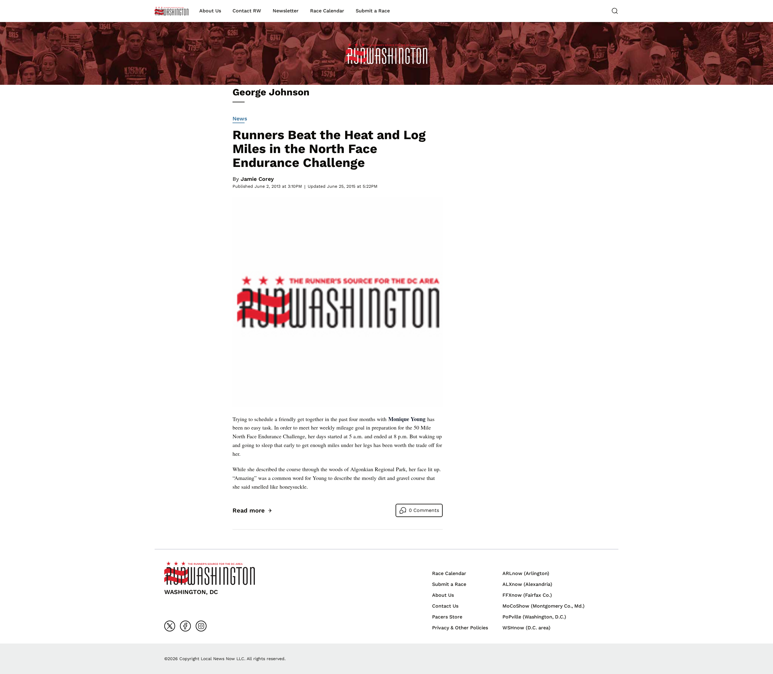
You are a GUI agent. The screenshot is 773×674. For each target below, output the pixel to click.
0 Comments (424, 510)
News (240, 118)
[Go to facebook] (185, 626)
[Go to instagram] (201, 626)
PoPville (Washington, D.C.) (534, 617)
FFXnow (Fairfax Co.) (527, 595)
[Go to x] (169, 626)
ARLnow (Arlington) (525, 573)
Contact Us (445, 606)
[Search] (614, 10)
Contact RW (247, 11)
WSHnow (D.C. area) (526, 628)
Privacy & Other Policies (460, 628)
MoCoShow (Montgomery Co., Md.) (543, 606)
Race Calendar (327, 11)
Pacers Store (447, 617)
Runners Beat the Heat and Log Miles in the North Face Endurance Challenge (329, 148)
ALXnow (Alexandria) (527, 584)
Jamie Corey (257, 179)
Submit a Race (373, 11)
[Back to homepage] (171, 11)
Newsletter (286, 11)
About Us (210, 11)
